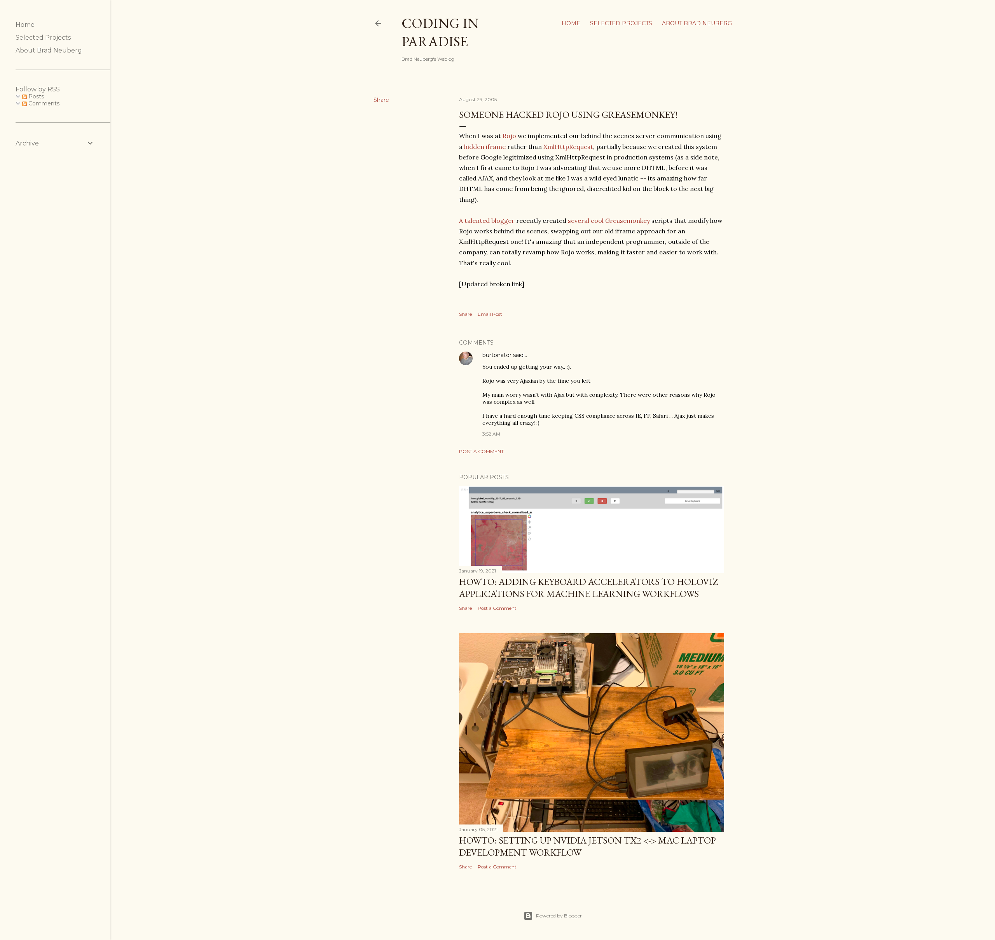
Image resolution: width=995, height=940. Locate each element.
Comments (43, 103)
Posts (35, 96)
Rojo (509, 136)
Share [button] (381, 99)
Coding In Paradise (440, 32)
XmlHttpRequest (568, 147)
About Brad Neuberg (697, 23)
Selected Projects (621, 23)
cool (597, 220)
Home (571, 23)
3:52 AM (491, 434)
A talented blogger (487, 220)
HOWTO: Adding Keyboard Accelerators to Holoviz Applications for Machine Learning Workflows (588, 588)
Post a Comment (481, 451)
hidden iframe (485, 147)
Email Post (490, 314)
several (578, 220)
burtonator (496, 355)
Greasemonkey (627, 220)
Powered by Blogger (559, 916)
